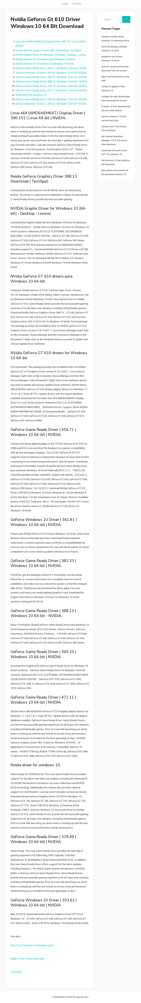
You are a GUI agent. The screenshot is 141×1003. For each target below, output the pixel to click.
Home (65, 4)
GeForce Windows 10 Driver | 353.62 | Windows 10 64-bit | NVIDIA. (51, 103)
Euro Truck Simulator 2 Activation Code (32, 945)
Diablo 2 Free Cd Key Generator (27, 958)
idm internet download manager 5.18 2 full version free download (114, 140)
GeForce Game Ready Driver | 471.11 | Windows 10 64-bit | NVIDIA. (51, 90)
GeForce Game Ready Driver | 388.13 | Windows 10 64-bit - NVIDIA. (52, 81)
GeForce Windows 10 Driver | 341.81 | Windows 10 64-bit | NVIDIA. (51, 72)
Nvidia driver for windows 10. (31, 94)
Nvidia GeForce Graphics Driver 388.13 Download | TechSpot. (49, 50)
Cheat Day (16, 971)
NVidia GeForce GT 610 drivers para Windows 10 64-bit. (46, 59)
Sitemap (77, 4)
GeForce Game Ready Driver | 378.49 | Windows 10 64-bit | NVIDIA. (51, 99)
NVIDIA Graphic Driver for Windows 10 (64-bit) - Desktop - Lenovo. (51, 54)
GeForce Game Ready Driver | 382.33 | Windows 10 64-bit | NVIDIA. (51, 77)
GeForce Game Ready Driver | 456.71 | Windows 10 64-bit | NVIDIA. (51, 68)
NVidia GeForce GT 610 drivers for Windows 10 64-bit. (45, 63)
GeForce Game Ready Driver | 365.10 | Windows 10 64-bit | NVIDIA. (51, 86)
